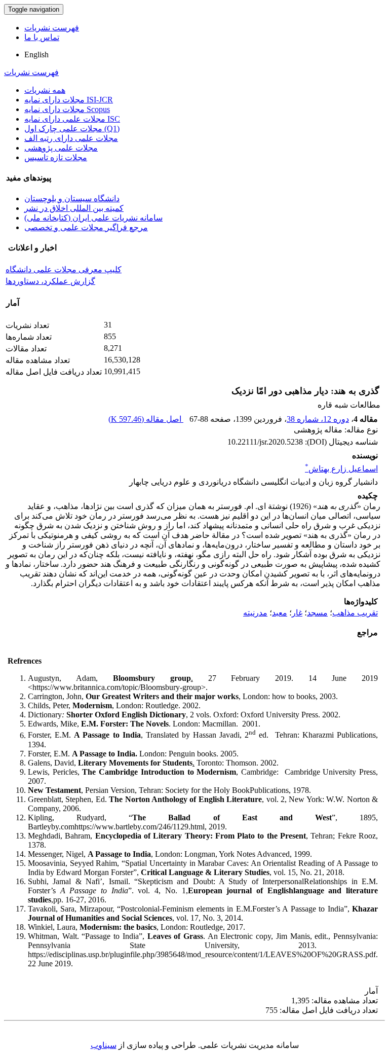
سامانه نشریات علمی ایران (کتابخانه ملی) (93, 217)
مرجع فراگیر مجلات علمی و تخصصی (86, 227)
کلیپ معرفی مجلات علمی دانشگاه (64, 269)
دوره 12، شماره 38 (318, 419)
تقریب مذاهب (355, 612)
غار (297, 612)
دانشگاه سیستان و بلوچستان (72, 198)
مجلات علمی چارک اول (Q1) (72, 128)
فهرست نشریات (51, 27)
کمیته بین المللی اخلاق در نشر (74, 208)
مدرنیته (255, 612)
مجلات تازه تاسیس (55, 157)
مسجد (317, 612)
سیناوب (103, 1045)
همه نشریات (44, 90)
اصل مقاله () (145, 419)
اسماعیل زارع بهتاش (341, 468)
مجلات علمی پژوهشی (61, 147)
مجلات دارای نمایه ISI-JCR (68, 99)
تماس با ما (41, 37)
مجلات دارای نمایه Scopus (67, 109)
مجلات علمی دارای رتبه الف (71, 138)
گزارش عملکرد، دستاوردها (50, 281)
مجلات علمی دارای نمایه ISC (72, 119)
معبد (279, 612)
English (36, 54)
